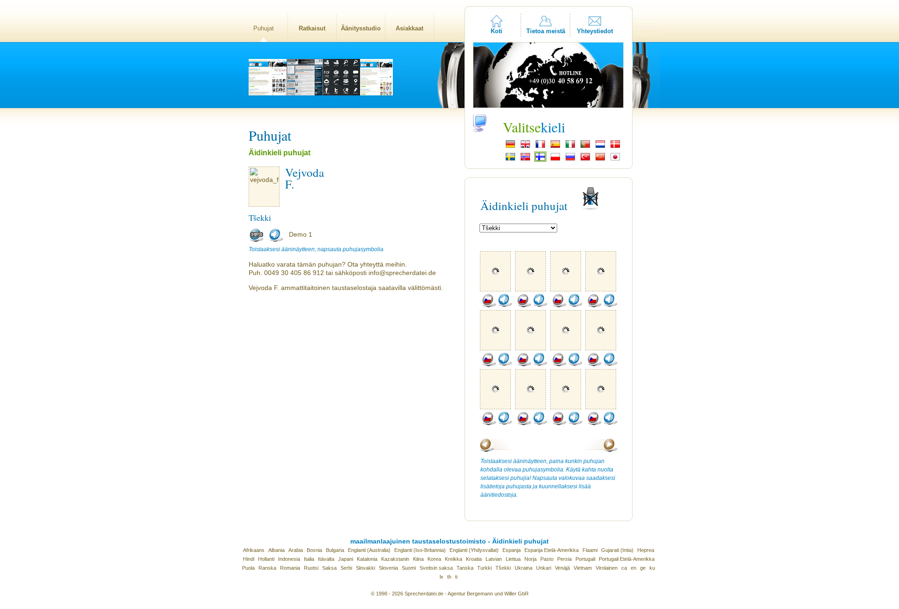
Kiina (418, 559)
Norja (530, 559)
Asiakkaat (409, 28)
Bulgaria (335, 550)
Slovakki (365, 568)
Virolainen (607, 568)
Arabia (295, 550)
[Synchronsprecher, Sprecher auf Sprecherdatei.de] (510, 147)
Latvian (494, 559)
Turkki (484, 568)
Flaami (589, 550)
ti (456, 577)
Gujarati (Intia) (617, 550)
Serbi (346, 568)
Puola (248, 568)
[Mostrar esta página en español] (555, 147)
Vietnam (583, 568)
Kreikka (453, 559)
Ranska (267, 568)
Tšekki (503, 568)
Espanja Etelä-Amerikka (551, 550)
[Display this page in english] (525, 147)
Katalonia (367, 559)
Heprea (645, 550)
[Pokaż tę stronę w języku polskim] (555, 159)
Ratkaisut (312, 28)
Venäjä (562, 568)
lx (441, 577)
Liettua (513, 559)
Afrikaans (254, 550)
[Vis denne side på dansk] (615, 147)
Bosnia (314, 550)
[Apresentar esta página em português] (585, 147)
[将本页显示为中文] (600, 159)
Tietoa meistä (545, 31)
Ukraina (523, 568)
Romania (290, 568)
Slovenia (388, 568)
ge (643, 568)
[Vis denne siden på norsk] (525, 159)
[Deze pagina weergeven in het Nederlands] (600, 147)
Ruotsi (311, 568)
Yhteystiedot (595, 31)
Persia (564, 559)
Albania (276, 550)
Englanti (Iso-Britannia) (420, 550)
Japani (345, 559)
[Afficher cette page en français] (540, 147)
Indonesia (289, 559)
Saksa (329, 568)
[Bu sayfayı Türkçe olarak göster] (585, 159)
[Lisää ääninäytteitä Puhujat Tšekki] (488, 305)
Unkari (543, 568)
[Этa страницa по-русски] (570, 159)
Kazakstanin (395, 559)
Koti (496, 31)
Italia (309, 559)
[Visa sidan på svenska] (510, 159)
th (449, 577)
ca (624, 568)
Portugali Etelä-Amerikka (627, 559)
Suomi (409, 568)
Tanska (465, 568)
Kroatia (474, 559)
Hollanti (266, 559)
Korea (434, 559)
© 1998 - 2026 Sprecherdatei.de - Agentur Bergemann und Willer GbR (450, 593)
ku (652, 568)
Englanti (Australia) (369, 550)
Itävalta (326, 559)
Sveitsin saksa (436, 568)
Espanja (511, 550)
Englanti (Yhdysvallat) (474, 550)
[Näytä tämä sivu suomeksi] (540, 159)
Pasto (546, 559)
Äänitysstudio (361, 28)
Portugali (585, 559)
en (633, 568)
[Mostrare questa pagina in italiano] (570, 147)
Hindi (248, 559)
